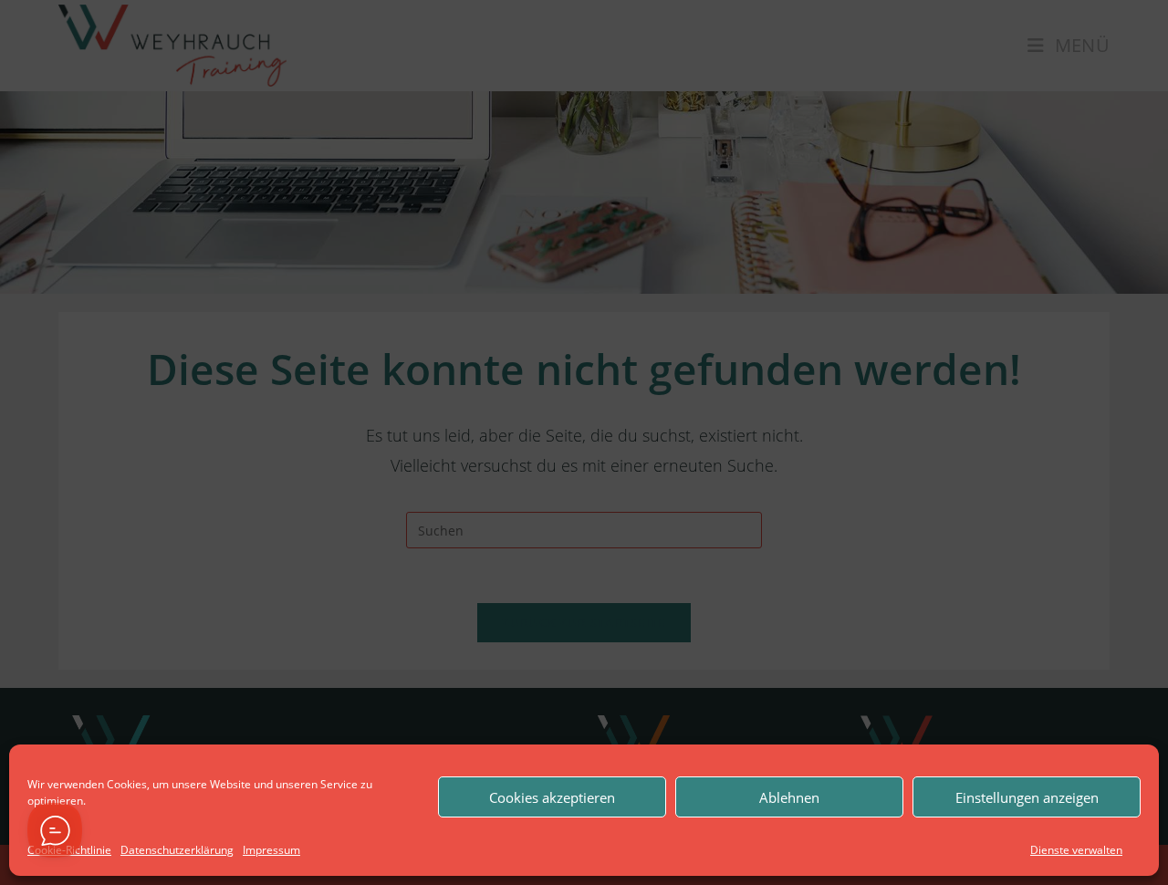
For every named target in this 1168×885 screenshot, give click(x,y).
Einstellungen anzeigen (1027, 797)
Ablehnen (789, 797)
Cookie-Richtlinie (69, 850)
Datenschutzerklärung (177, 850)
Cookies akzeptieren (552, 797)
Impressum (271, 850)
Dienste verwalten (1076, 850)
